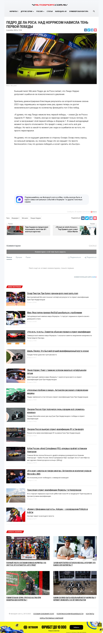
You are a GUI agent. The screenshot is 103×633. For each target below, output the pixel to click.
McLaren (25, 218)
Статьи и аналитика (15, 532)
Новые (9, 257)
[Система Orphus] (94, 212)
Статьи (50, 11)
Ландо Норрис (36, 218)
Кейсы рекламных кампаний (51, 618)
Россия (39, 11)
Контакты (90, 614)
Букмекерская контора (78, 11)
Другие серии (27, 11)
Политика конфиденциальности (70, 614)
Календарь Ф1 (61, 11)
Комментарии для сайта (85, 277)
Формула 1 (14, 11)
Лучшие (19, 257)
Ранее (28, 257)
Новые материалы (14, 287)
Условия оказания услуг (43, 614)
